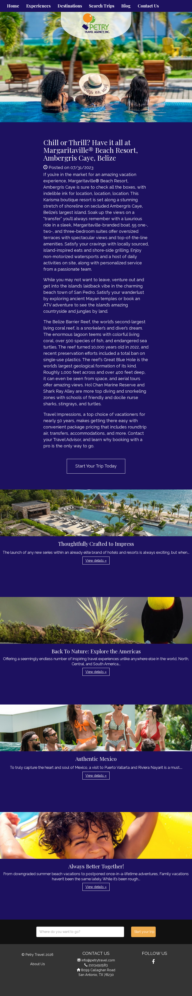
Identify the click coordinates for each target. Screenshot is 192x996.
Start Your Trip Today (96, 466)
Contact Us (148, 6)
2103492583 (98, 965)
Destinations (70, 6)
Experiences (38, 6)
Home (13, 6)
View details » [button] (96, 560)
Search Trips (101, 6)
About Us (37, 964)
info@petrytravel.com (98, 960)
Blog (126, 6)
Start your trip (144, 932)
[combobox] (80, 932)
